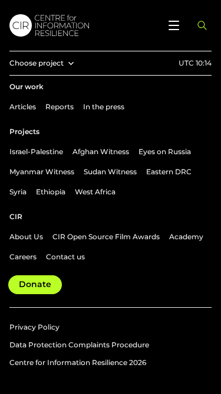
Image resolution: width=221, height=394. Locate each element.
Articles (22, 106)
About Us (26, 236)
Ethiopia (50, 191)
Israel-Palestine (36, 151)
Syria (18, 191)
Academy (186, 236)
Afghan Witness (100, 151)
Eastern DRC (169, 171)
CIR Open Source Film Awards (106, 236)
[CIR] (82, 25)
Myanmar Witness (41, 171)
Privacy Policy (34, 327)
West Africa (95, 191)
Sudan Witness (110, 171)
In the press (103, 106)
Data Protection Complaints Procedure (79, 344)
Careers (23, 256)
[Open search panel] (202, 25)
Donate (35, 284)
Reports (59, 106)
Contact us (65, 256)
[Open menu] (173, 25)
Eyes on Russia (164, 151)
